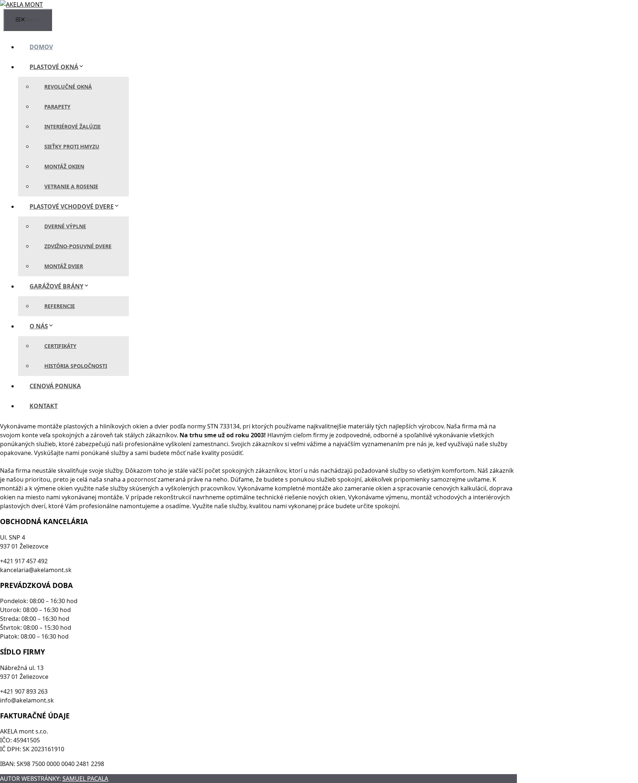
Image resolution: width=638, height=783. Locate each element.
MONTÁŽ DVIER (63, 266)
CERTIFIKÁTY (60, 345)
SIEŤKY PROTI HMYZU (71, 146)
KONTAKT (44, 406)
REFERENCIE (59, 306)
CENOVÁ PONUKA (55, 386)
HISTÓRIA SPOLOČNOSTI (75, 365)
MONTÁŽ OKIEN (64, 166)
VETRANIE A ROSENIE (71, 186)
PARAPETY (57, 106)
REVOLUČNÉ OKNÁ (68, 86)
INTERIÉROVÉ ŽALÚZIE (72, 126)
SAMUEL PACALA (85, 779)
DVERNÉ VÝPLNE (65, 226)
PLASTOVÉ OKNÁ (54, 67)
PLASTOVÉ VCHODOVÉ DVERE (72, 206)
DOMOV (41, 47)
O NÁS (39, 326)
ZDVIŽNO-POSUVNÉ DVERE (78, 246)
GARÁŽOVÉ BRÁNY (56, 286)
